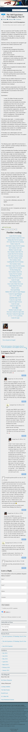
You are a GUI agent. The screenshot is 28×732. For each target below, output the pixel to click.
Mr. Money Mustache (6, 680)
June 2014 (5, 656)
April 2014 (5, 661)
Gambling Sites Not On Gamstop (15, 261)
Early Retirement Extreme (7, 699)
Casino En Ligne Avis (15, 305)
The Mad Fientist (5, 690)
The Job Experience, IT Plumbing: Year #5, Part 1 (14, 642)
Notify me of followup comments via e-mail (11, 617)
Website (3, 591)
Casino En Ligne (15, 280)
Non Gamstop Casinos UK (15, 271)
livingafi (4, 19)
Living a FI (15, 729)
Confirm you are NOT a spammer (10, 608)
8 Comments (18, 19)
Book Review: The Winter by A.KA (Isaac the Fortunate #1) (16, 431)
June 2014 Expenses (7, 646)
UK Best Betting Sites (15, 270)
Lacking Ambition (5, 686)
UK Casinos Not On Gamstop (15, 256)
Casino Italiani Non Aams (15, 285)
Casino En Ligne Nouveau (15, 301)
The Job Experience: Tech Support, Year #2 (13, 346)
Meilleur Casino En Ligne (15, 250)
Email (3, 585)
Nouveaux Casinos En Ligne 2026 (15, 311)
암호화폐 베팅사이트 (15, 298)
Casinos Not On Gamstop (15, 268)
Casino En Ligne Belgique (15, 294)
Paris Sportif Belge (15, 290)
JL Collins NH (4, 696)
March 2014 (5, 664)
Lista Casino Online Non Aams (15, 284)
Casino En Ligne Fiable (15, 300)
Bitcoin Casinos (15, 288)
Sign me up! (5, 629)
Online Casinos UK (15, 244)
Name (3, 579)
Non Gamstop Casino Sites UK (15, 251)
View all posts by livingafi (8, 340)
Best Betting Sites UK (15, 275)
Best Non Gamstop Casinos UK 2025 (15, 238)
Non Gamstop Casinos (15, 260)
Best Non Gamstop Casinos (15, 258)
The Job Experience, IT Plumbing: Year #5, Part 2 (14, 637)
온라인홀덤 (15, 308)
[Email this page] (6, 227)
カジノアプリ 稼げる (15, 295)
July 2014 (4, 653)
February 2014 (6, 667)
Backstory (11, 19)
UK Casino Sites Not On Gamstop (15, 241)
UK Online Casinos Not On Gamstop (15, 246)
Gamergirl (12, 405)
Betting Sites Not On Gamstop (15, 240)
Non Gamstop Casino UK (15, 248)
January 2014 (5, 670)
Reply (24, 375)
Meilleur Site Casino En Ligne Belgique (15, 291)
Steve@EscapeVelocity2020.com (12, 477)
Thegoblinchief (8, 356)
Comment (3, 597)
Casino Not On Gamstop (15, 236)
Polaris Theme (14, 730)
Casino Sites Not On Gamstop (15, 254)
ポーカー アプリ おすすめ (15, 315)
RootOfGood (4, 693)
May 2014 (5, 659)
